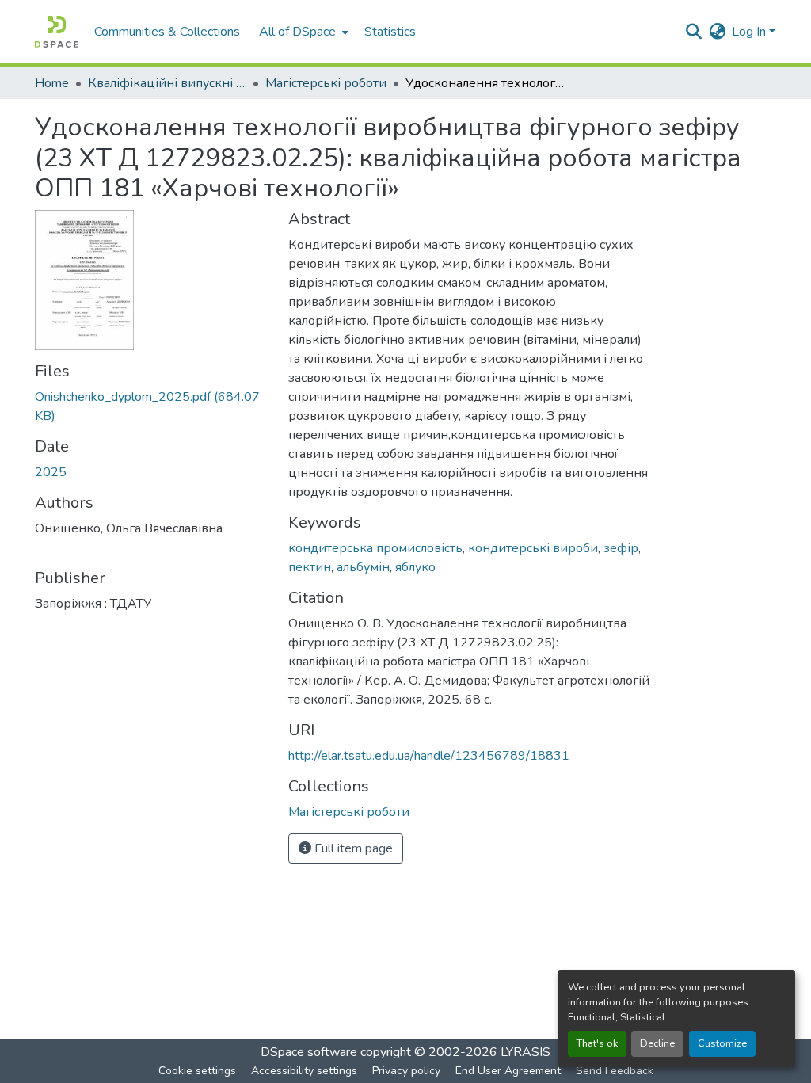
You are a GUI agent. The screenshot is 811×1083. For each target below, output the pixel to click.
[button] (56, 32)
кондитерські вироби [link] (533, 548)
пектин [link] (309, 567)
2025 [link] (51, 472)
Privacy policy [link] (406, 1070)
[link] (152, 406)
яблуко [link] (415, 567)
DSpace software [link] (309, 1052)
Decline (657, 1043)
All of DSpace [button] (297, 31)
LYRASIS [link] (525, 1052)
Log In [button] (750, 31)
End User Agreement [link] (508, 1070)
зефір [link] (620, 548)
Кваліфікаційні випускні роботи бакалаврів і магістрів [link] (167, 83)
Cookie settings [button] (197, 1070)
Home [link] (52, 83)
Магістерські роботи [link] (325, 83)
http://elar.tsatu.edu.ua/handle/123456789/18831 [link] (428, 756)
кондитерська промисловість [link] (375, 548)
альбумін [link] (363, 567)
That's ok (597, 1043)
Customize (722, 1043)
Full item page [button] (352, 848)
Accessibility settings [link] (304, 1070)
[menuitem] (302, 31)
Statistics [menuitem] (390, 31)
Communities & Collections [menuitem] (167, 31)
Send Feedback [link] (614, 1070)
